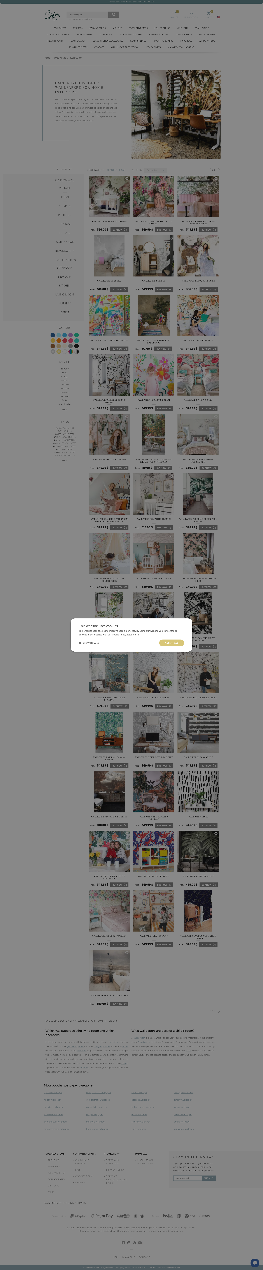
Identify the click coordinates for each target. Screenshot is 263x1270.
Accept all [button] (171, 642)
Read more (133, 634)
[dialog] (131, 635)
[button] (89, 643)
